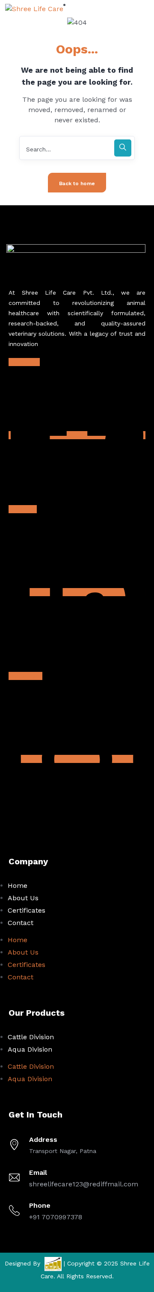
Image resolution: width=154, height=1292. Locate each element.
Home (17, 885)
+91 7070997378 (55, 1217)
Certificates (26, 910)
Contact (20, 923)
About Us (23, 898)
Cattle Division (31, 1037)
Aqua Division (30, 1049)
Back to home (77, 183)
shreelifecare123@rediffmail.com (83, 1184)
